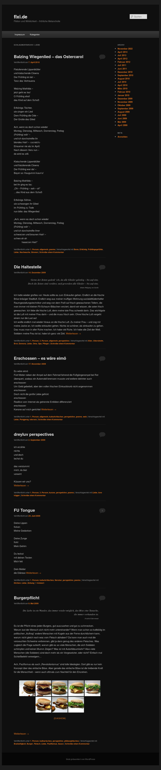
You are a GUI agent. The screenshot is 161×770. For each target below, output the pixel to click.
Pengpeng (24, 419)
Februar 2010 (124, 91)
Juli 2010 (122, 81)
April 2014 (122, 51)
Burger (30, 743)
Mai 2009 (122, 121)
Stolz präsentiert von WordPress (80, 759)
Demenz (22, 343)
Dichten (17, 582)
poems (52, 249)
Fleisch (37, 743)
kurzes (52, 492)
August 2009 (124, 111)
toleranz (33, 419)
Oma (35, 343)
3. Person (44, 340)
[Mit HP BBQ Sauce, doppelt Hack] (27, 688)
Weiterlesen (73, 333)
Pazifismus (52, 743)
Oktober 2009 (124, 105)
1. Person (34, 249)
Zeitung (31, 582)
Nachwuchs (25, 252)
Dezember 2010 (125, 71)
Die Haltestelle (27, 267)
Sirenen (34, 252)
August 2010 (124, 78)
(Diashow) (60, 718)
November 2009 (125, 101)
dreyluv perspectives (34, 434)
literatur (58, 580)
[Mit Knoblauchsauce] (92, 688)
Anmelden (123, 136)
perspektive (64, 340)
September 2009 (125, 108)
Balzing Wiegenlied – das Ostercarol (48, 56)
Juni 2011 (122, 68)
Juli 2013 (122, 55)
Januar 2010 (123, 95)
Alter (90, 340)
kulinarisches (46, 740)
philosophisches (71, 740)
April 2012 (122, 58)
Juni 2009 (122, 118)
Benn (76, 249)
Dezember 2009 (125, 98)
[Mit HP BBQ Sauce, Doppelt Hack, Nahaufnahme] (43, 688)
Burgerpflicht (26, 598)
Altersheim (98, 340)
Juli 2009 (122, 115)
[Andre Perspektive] (76, 688)
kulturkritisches (56, 416)
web (85, 416)
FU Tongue (24, 510)
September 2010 (125, 75)
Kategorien (35, 34)
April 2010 (122, 85)
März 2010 (122, 88)
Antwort (40, 582)
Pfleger (46, 343)
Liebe (16, 252)
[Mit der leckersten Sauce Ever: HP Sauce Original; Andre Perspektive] (43, 705)
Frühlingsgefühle (95, 249)
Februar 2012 (124, 61)
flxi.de (20, 16)
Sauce (61, 743)
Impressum (20, 34)
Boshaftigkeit (20, 743)
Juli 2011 (122, 65)
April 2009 (122, 125)
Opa (40, 343)
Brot (16, 343)
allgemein (44, 249)
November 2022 (125, 48)
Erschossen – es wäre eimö (40, 358)
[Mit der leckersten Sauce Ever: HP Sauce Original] (60, 705)
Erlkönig (83, 249)
